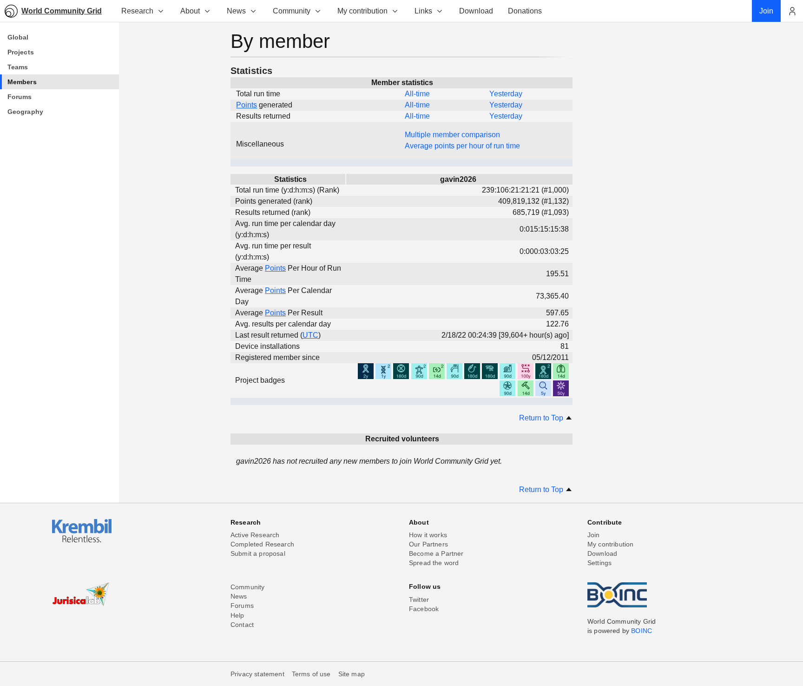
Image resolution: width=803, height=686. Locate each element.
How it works (428, 535)
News (236, 11)
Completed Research (262, 544)
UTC (310, 335)
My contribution (362, 11)
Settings (599, 562)
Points (246, 105)
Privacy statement (257, 674)
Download (602, 553)
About (190, 11)
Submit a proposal (257, 553)
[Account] (792, 11)
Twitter (419, 599)
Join (593, 535)
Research (137, 11)
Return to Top (542, 418)
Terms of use (311, 674)
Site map (351, 674)
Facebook (424, 609)
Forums (242, 605)
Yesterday (505, 94)
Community (291, 11)
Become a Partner (436, 553)
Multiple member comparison (452, 135)
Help (237, 615)
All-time (417, 94)
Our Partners (428, 544)
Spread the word (434, 562)
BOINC (641, 630)
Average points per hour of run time (462, 146)
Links (423, 11)
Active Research (254, 535)
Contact (242, 624)
